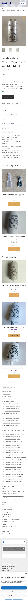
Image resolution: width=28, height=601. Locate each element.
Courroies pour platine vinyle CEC (12, 439)
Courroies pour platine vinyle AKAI (12, 436)
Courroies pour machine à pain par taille (12, 499)
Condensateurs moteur (12, 9)
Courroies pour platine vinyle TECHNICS (13, 471)
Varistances (6, 531)
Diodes (4, 502)
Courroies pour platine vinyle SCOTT (13, 467)
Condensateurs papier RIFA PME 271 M (11, 423)
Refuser (14, 591)
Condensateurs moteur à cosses (14, 103)
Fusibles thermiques (7, 509)
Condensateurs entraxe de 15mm (12, 406)
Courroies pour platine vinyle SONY (12, 469)
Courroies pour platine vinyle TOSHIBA (13, 479)
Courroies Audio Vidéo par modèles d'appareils (13, 491)
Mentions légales (6, 570)
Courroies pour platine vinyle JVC (12, 450)
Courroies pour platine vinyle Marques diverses (15, 457)
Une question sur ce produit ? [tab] (9, 123)
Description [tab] (4, 110)
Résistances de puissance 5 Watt (10, 526)
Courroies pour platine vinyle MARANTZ (13, 455)
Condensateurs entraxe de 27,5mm (12, 411)
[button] (26, 573)
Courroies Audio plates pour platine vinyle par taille (14, 484)
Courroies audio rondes (8, 486)
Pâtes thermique (7, 514)
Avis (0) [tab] (3, 119)
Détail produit (14, 295)
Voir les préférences (14, 595)
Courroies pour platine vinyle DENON (13, 445)
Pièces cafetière (6, 516)
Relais (4, 524)
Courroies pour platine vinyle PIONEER (13, 462)
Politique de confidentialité (18, 599)
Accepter (14, 588)
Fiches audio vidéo (7, 507)
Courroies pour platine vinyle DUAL (12, 447)
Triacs (4, 528)
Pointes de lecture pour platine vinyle (11, 519)
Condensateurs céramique (9, 399)
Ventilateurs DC (6, 533)
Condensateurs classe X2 (8, 401)
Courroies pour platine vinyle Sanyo (13, 464)
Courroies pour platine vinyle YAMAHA (13, 481)
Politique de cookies (8, 599)
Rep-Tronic (7, 3)
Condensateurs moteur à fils (11, 420)
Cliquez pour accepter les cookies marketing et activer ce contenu (14, 548)
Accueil (4, 9)
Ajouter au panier (7, 97)
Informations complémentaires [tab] (9, 115)
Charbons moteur (7, 396)
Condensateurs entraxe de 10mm (12, 403)
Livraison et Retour (6, 563)
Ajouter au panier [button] (14, 204)
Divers (4, 504)
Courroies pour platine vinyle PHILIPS (13, 459)
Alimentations (6, 394)
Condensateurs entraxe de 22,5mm (12, 408)
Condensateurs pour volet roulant (10, 425)
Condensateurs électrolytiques (10, 413)
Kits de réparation (7, 512)
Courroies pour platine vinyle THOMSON (14, 474)
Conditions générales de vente (9, 564)
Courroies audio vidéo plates (9, 493)
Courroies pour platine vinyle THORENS (13, 476)
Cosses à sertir (6, 428)
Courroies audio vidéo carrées (10, 488)
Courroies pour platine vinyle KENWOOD (14, 452)
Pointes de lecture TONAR (9, 521)
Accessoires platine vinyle (9, 391)
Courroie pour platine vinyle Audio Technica (14, 434)
